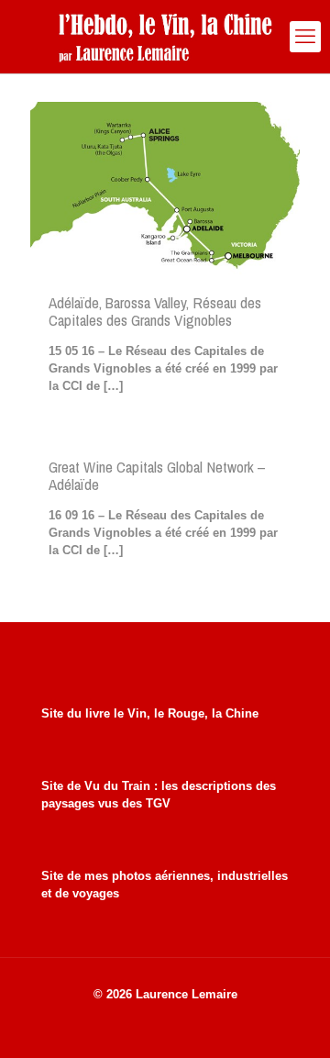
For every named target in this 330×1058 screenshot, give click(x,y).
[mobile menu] (305, 36)
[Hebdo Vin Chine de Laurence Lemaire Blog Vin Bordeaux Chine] (165, 36)
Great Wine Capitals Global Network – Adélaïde (157, 475)
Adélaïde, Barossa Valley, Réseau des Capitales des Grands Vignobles (155, 311)
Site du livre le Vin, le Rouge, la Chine (149, 713)
